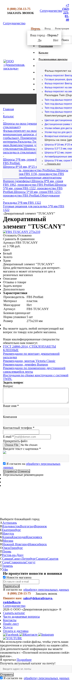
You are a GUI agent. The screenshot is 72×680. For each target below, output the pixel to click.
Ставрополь (17, 562)
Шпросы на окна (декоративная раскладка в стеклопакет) (35, 150)
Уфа (5, 569)
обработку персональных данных (46, 589)
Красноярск (34, 537)
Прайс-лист (11, 623)
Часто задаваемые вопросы (21, 616)
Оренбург (16, 548)
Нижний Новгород (15, 544)
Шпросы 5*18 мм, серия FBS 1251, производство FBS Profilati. (32, 193)
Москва (8, 540)
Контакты (9, 620)
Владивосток (11, 526)
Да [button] (39, 40)
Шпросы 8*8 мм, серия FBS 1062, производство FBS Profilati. (33, 182)
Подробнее (24, 659)
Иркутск (8, 533)
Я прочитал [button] (8, 659)
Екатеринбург (11, 530)
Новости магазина (18, 577)
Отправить (6, 674)
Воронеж (40, 526)
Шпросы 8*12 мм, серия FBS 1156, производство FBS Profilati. (35, 174)
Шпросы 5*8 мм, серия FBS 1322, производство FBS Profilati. (34, 188)
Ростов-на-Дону (13, 555)
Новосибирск (37, 544)
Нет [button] (55, 40)
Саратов (52, 558)
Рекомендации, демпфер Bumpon (25, 364)
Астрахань (9, 522)
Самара (7, 558)
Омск (6, 548)
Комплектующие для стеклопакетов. (21, 146)
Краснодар (19, 537)
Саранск (41, 558)
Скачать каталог (14, 613)
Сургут (30, 562)
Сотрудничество (51, 10)
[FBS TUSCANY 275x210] (21, 232)
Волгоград (27, 526)
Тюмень (7, 566)
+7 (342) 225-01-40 (65, 12)
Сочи (5, 562)
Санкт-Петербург (24, 558)
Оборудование (50, 195)
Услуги (8, 627)
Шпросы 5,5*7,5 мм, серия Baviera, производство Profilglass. (35, 168)
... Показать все (53, 164)
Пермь (6, 551)
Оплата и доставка (15, 631)
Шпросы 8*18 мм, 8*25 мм (21, 166)
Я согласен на (36, 678)
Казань (7, 537)
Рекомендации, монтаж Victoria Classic (29, 361)
